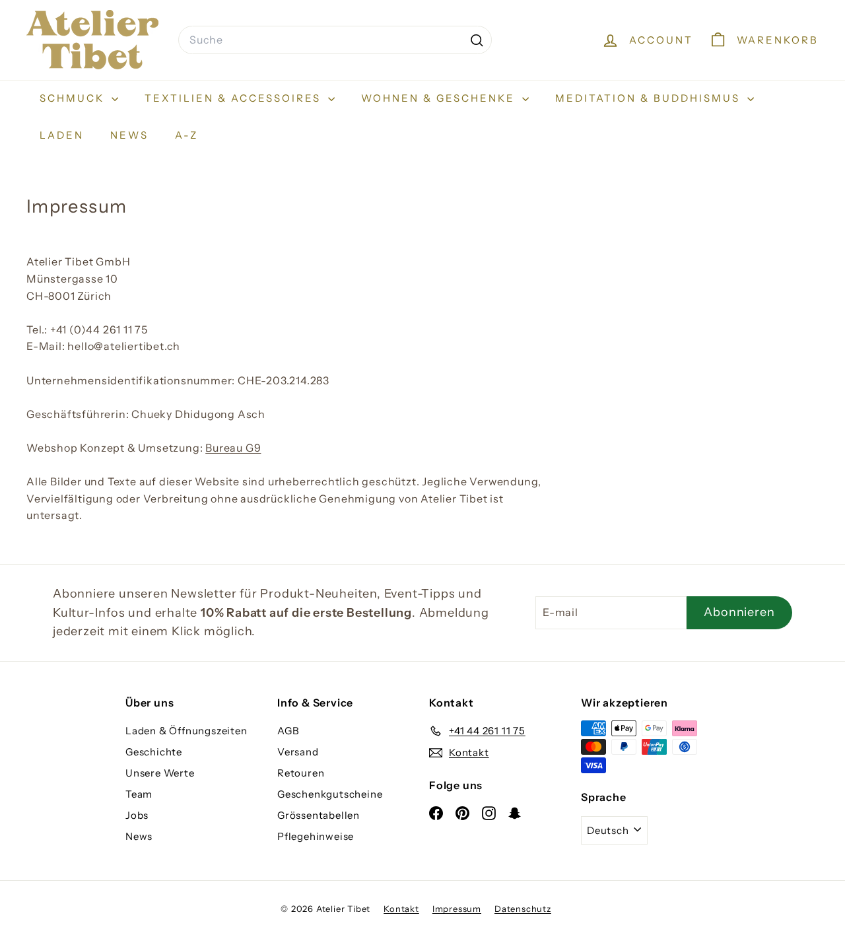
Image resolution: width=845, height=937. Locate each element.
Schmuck (74, 98)
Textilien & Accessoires (235, 98)
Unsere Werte (160, 773)
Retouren (300, 773)
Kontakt (401, 908)
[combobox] (335, 40)
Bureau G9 (233, 447)
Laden (62, 135)
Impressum (456, 908)
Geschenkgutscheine (329, 794)
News (129, 135)
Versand (298, 752)
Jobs (137, 815)
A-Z (186, 135)
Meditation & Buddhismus (649, 98)
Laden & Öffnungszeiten (186, 730)
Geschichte (153, 752)
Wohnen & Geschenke (440, 98)
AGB (288, 730)
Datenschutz (522, 908)
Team (138, 794)
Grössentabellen (318, 815)
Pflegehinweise (315, 836)
